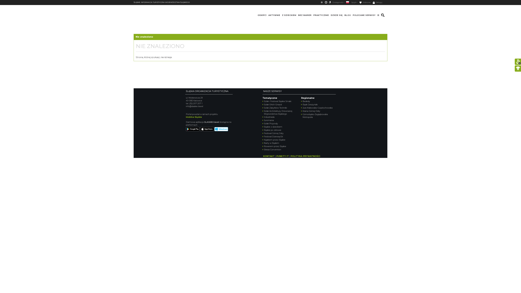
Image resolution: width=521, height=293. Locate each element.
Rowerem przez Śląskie (275, 146)
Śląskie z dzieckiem (273, 127)
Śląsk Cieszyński (310, 104)
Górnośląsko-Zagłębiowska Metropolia (315, 115)
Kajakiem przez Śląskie (274, 140)
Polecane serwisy (364, 15)
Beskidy (306, 101)
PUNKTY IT (282, 156)
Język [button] (353, 2)
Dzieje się (337, 15)
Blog (347, 15)
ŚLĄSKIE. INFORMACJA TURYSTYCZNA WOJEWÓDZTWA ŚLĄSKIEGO (162, 2)
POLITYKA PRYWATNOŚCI (305, 156)
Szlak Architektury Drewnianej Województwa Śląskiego (278, 112)
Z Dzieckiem (289, 15)
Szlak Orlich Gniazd (273, 104)
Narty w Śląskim (271, 143)
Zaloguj (379, 2)
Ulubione (366, 2)
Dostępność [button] (338, 2)
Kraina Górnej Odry (311, 111)
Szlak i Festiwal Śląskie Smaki (277, 101)
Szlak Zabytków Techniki (275, 108)
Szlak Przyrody (271, 123)
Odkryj (262, 15)
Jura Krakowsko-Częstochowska (318, 108)
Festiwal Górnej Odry (274, 133)
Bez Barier (305, 15)
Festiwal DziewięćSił (273, 136)
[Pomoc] (326, 2)
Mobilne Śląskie (194, 117)
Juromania (269, 120)
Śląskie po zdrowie (272, 130)
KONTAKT (269, 156)
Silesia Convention (272, 149)
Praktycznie (321, 15)
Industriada (269, 117)
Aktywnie (274, 15)
